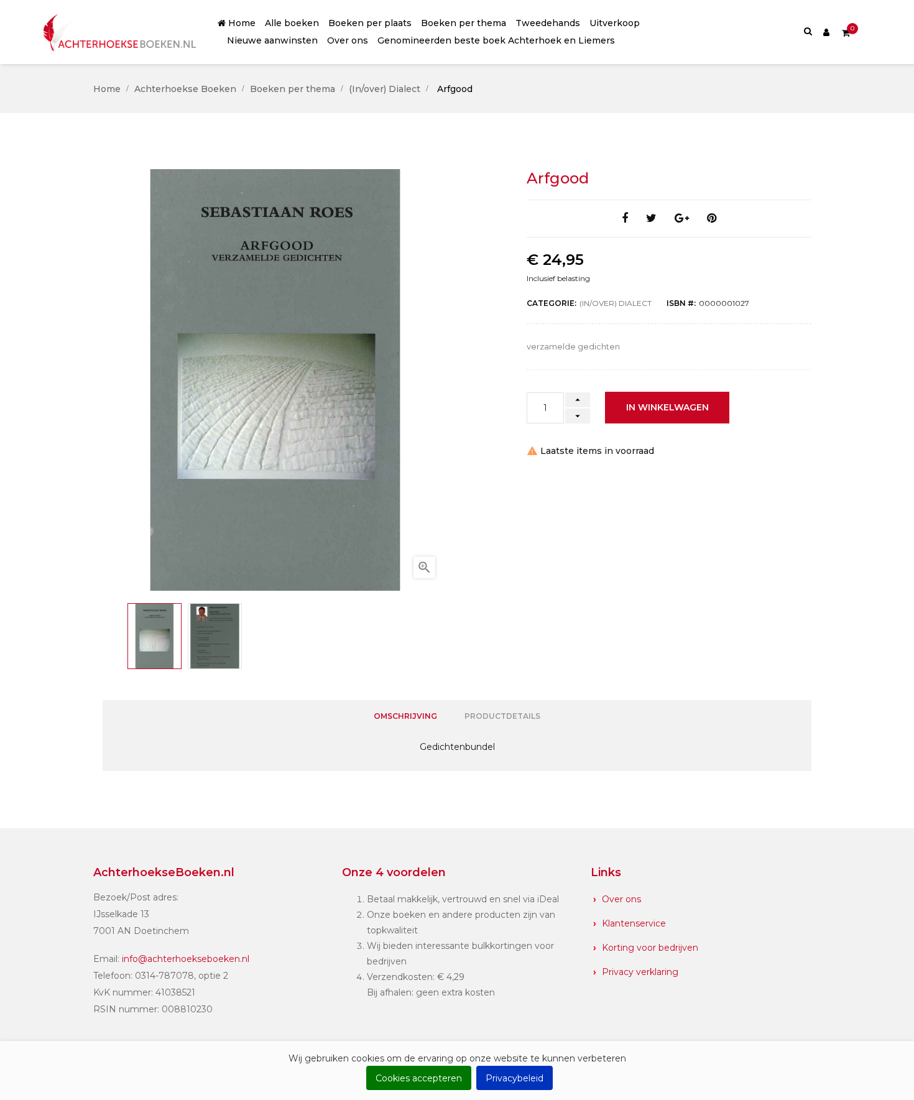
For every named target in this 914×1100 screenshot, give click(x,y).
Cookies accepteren (419, 1078)
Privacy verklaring (640, 972)
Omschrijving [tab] (405, 716)
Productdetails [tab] (502, 716)
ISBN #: (681, 303)
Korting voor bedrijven (650, 947)
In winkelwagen (667, 407)
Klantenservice (634, 923)
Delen (625, 218)
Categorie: (551, 303)
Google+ (682, 218)
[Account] (826, 31)
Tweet (651, 218)
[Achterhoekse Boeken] (121, 32)
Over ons (621, 899)
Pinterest (711, 218)
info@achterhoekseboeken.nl (185, 958)
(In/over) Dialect (615, 303)
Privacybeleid (514, 1078)
